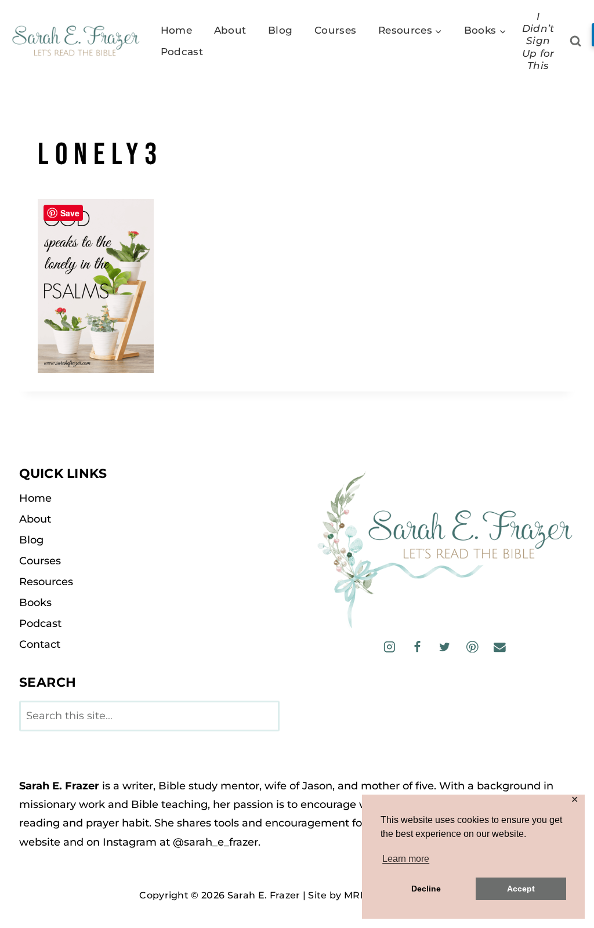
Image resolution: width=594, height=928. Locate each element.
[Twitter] (445, 646)
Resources (46, 581)
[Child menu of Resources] (410, 30)
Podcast (182, 51)
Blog (280, 30)
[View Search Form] (575, 41)
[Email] (500, 646)
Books (35, 602)
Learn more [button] (405, 859)
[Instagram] (389, 646)
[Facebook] (417, 646)
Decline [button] (426, 888)
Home (176, 30)
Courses (335, 30)
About (230, 30)
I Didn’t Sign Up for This (538, 40)
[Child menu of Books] (485, 30)
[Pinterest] (472, 646)
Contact (39, 644)
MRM (356, 895)
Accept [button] (521, 888)
